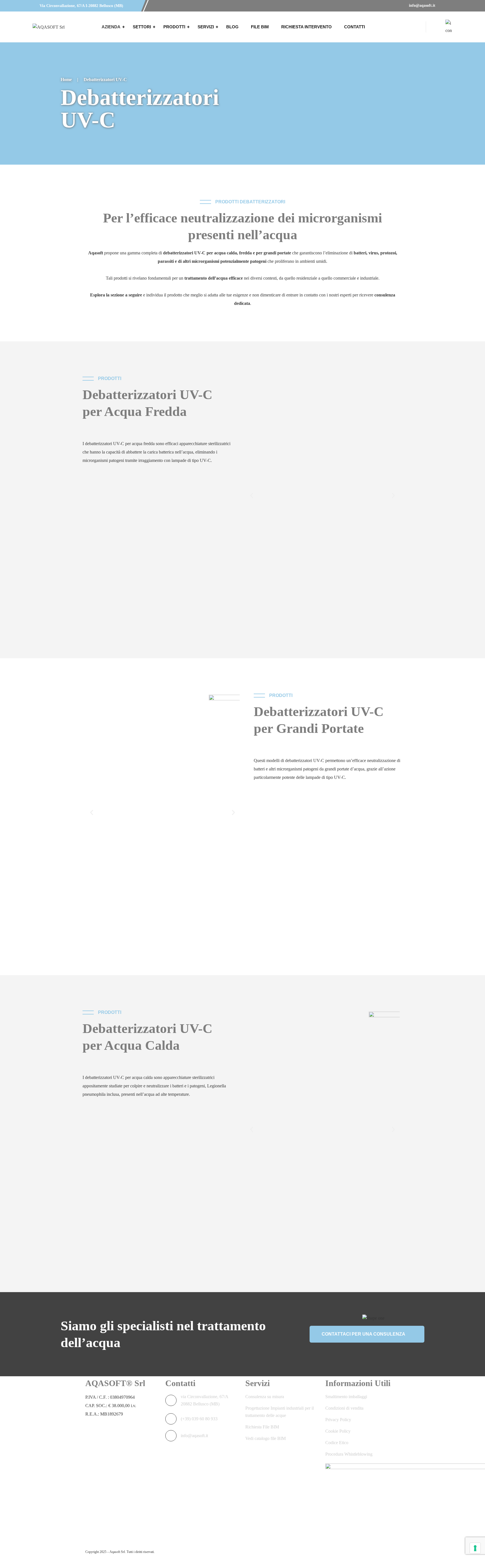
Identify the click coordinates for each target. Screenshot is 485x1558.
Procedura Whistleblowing (348, 1454)
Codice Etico (336, 1442)
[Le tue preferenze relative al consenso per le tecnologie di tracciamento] (475, 1548)
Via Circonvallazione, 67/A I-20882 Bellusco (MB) (80, 6)
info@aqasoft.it (421, 5)
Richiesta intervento (306, 26)
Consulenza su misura (264, 1396)
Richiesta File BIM (262, 1426)
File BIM (260, 26)
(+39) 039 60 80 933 (199, 1418)
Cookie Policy (338, 1431)
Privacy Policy (338, 1419)
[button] (251, 495)
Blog (232, 26)
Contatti (354, 26)
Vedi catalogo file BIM (265, 1438)
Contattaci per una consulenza (363, 1334)
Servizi (206, 26)
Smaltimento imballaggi (346, 1396)
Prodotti (174, 26)
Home (66, 79)
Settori (142, 26)
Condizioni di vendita (344, 1408)
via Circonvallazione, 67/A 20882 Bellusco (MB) (204, 1400)
